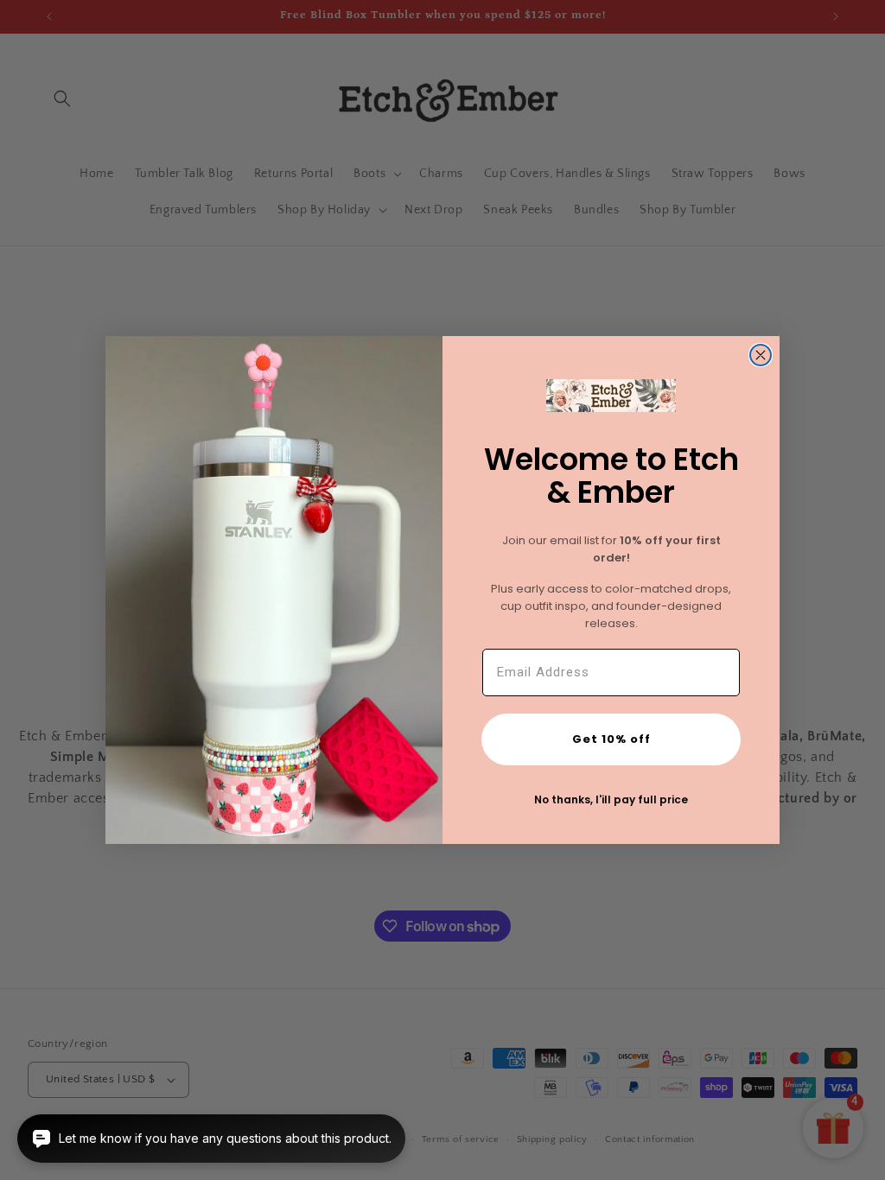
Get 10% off (611, 739)
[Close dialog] (760, 355)
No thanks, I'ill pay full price (611, 799)
